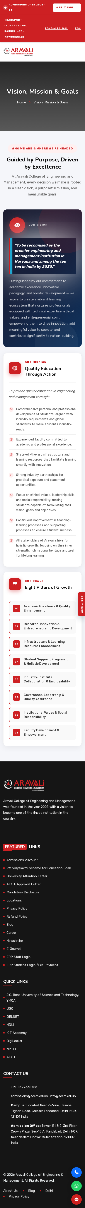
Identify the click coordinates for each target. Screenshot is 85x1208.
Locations (14, 900)
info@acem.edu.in (63, 1096)
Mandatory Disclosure (23, 892)
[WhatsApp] (76, 1186)
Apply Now (81, 604)
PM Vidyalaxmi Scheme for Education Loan (39, 868)
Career (11, 933)
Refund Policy (17, 916)
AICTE (11, 1057)
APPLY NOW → (67, 7)
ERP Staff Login (19, 957)
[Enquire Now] (76, 1199)
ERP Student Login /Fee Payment (32, 965)
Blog (10, 925)
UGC (10, 1009)
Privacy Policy (17, 908)
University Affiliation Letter (27, 876)
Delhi (49, 1191)
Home (21, 102)
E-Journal (14, 949)
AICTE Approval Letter (24, 884)
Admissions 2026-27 (22, 860)
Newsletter (15, 941)
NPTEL (12, 1049)
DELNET (13, 1017)
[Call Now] (76, 1172)
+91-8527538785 (24, 1087)
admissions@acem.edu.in (29, 1096)
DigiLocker (14, 1041)
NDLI (10, 1025)
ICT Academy (17, 1033)
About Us (10, 1191)
